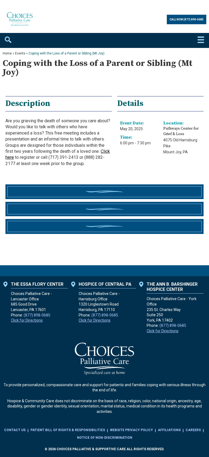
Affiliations (169, 430)
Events (20, 53)
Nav (200, 40)
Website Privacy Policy (131, 430)
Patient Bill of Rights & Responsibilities (67, 430)
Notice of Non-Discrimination (104, 438)
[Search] (8, 40)
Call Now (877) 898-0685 (187, 19)
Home (7, 53)
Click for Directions (27, 320)
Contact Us (15, 430)
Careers (193, 430)
